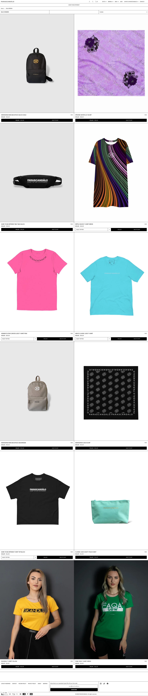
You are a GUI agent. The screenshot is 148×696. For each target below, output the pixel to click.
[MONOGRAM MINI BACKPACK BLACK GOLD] (37, 63)
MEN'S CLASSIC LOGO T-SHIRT (84, 333)
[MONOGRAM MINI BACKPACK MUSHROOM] (37, 391)
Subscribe (74, 689)
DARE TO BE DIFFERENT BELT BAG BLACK (13, 224)
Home (2, 8)
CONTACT (142, 1)
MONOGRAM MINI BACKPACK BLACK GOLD (13, 115)
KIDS (121, 1)
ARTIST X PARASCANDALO (130, 1)
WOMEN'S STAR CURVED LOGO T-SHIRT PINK (14, 333)
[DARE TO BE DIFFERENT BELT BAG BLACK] (37, 172)
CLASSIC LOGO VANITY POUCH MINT (85, 552)
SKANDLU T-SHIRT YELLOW (9, 661)
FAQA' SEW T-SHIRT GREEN (83, 661)
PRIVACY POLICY (32, 683)
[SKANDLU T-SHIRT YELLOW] (37, 609)
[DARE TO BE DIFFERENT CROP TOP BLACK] (37, 500)
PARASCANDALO (83, 694)
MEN (116, 1)
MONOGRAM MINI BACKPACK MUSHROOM (13, 443)
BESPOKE (45, 683)
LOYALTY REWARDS (5, 683)
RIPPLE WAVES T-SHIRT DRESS (84, 224)
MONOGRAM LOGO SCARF (82, 443)
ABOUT (39, 683)
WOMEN (110, 1)
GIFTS (103, 1)
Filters (101, 12)
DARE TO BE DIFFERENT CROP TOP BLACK (13, 552)
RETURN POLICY (22, 683)
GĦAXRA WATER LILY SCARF (83, 115)
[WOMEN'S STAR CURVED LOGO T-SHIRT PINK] (37, 281)
